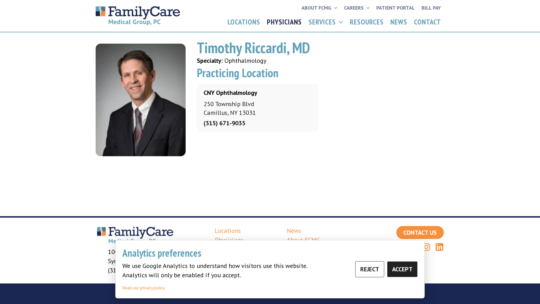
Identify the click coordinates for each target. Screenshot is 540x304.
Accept (402, 269)
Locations (244, 21)
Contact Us (420, 232)
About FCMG (316, 8)
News (398, 21)
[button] (334, 8)
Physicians (284, 21)
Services (322, 21)
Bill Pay (431, 8)
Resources (367, 21)
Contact (427, 21)
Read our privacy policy (143, 287)
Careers (354, 8)
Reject (369, 269)
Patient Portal (395, 8)
